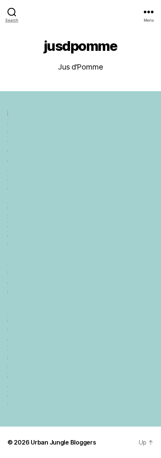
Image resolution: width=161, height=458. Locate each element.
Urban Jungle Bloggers (63, 442)
